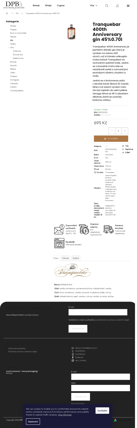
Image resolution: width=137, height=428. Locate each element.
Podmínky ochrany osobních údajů (22, 351)
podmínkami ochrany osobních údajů (112, 320)
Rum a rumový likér (18, 33)
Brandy (13, 62)
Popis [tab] (56, 258)
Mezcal (13, 69)
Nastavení (33, 421)
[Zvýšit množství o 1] (125, 131)
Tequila (13, 36)
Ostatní (13, 87)
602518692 (80, 351)
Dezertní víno (18, 58)
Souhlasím (102, 410)
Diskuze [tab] (65, 258)
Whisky (13, 26)
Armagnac (14, 80)
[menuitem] (36, 5)
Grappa (13, 76)
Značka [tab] (76, 258)
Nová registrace (77, 403)
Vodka (13, 44)
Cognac (13, 29)
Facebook (79, 357)
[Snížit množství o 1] (112, 131)
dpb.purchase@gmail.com (86, 348)
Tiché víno (17, 51)
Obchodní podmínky (16, 348)
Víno (12, 47)
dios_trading (80, 360)
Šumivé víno (18, 54)
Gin (11, 40)
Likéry (12, 72)
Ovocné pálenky (16, 90)
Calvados (14, 83)
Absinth (13, 65)
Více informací (65, 414)
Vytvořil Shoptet (124, 420)
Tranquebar (106, 115)
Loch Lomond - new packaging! (22, 371)
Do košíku (113, 138)
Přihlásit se (78, 329)
